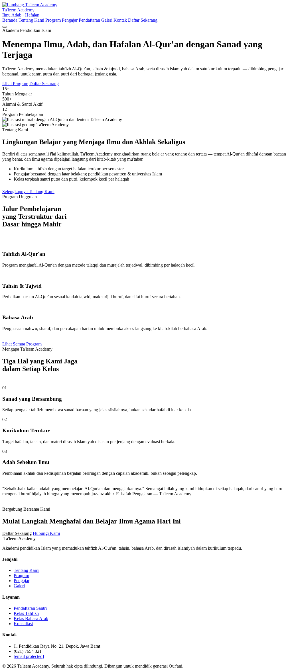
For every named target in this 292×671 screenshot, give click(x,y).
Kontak (120, 20)
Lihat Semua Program (22, 343)
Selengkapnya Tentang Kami (28, 191)
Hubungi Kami (46, 533)
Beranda (9, 20)
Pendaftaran (89, 20)
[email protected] (29, 656)
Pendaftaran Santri (30, 608)
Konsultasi (23, 623)
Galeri (106, 20)
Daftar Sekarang (142, 20)
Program (53, 20)
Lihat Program (15, 83)
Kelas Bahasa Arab (31, 618)
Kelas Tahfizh (26, 613)
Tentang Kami (31, 20)
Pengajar (70, 20)
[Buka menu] (4, 27)
